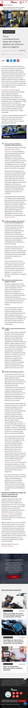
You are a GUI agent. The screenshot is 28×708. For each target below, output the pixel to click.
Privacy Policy (9, 704)
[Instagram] (14, 696)
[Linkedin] (14, 693)
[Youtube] (17, 696)
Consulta (14, 577)
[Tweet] (11, 60)
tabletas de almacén (10, 90)
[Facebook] (17, 693)
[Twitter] (21, 693)
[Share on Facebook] (8, 60)
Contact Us (3, 704)
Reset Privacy (16, 704)
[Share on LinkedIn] (14, 60)
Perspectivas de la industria (9, 54)
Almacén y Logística (19, 54)
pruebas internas (10, 217)
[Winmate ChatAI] (25, 703)
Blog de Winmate (7, 5)
